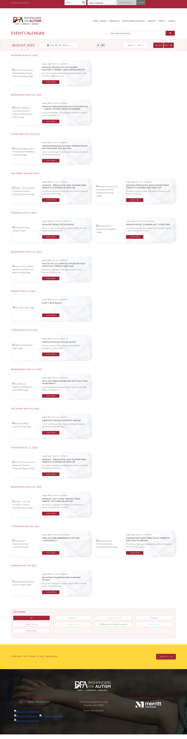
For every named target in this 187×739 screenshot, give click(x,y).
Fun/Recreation (72, 624)
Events (161, 21)
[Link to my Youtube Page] (51, 716)
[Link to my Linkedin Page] (26, 716)
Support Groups (31, 624)
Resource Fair (154, 624)
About (103, 21)
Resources (114, 21)
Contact (171, 21)
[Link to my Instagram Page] (26, 720)
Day (67, 45)
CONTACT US (164, 656)
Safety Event (31, 630)
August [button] (131, 45)
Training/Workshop (113, 618)
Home (95, 21)
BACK (159, 45)
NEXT (168, 45)
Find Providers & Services (133, 21)
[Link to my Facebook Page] (26, 711)
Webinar (154, 618)
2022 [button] (139, 45)
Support (151, 21)
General (72, 618)
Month (52, 45)
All (31, 618)
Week (60, 45)
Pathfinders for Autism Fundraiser (113, 624)
